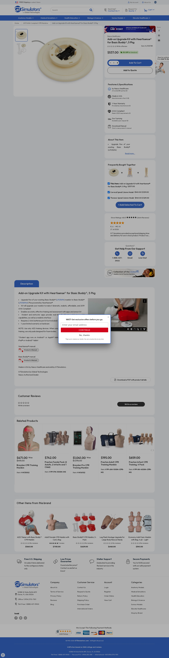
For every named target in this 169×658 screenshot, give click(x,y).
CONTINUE (84, 330)
